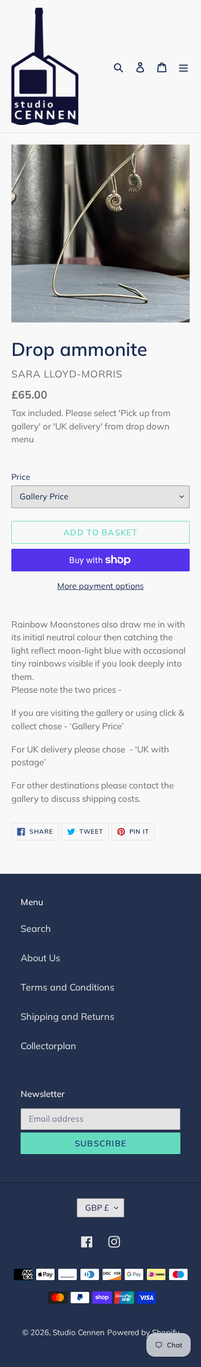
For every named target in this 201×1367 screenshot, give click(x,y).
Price (20, 477)
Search (36, 928)
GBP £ (97, 1207)
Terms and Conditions (67, 987)
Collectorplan (48, 1046)
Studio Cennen (79, 1332)
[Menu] (183, 67)
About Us (40, 958)
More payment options (100, 586)
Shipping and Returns (67, 1016)
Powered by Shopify (143, 1332)
